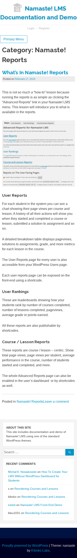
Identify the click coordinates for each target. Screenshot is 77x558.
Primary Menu (13, 39)
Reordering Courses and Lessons (36, 488)
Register (44, 28)
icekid (11, 505)
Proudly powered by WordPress (25, 545)
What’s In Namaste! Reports (35, 73)
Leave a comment (56, 401)
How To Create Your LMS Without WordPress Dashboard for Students (38, 476)
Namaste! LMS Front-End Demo (41, 505)
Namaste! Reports (30, 401)
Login (30, 28)
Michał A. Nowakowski (22, 471)
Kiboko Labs (40, 550)
